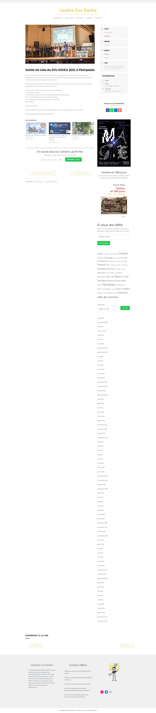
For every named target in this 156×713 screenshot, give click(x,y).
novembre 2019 (102, 527)
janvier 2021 (101, 472)
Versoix (114, 293)
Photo (99, 285)
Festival (101, 264)
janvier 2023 (101, 378)
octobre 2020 (101, 484)
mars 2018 (100, 604)
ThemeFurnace (92, 710)
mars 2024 (100, 344)
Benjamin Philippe (45, 679)
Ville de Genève (51, 181)
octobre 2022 (101, 391)
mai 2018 (100, 595)
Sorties (98, 18)
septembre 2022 (102, 395)
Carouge (108, 257)
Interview (101, 273)
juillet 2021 (100, 446)
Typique (100, 293)
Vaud (105, 293)
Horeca (101, 268)
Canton (123, 253)
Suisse (118, 289)
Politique (119, 285)
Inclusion (118, 269)
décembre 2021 (102, 425)
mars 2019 (100, 561)
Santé (99, 289)
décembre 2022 (102, 382)
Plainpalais (39, 181)
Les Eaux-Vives (103, 277)
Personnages (120, 281)
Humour (110, 269)
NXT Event (125, 645)
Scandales (106, 289)
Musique (101, 280)
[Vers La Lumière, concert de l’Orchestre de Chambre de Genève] (60, 128)
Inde (123, 269)
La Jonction (110, 273)
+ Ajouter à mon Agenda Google (42, 173)
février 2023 (101, 373)
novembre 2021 (102, 429)
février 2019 (101, 566)
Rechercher (101, 305)
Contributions (103, 261)
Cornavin (113, 261)
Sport (112, 289)
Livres (89, 18)
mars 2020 (100, 510)
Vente (109, 293)
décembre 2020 (102, 476)
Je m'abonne (103, 243)
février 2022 (101, 416)
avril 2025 (100, 326)
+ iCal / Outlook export (81, 173)
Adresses (58, 18)
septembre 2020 (102, 489)
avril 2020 (100, 506)
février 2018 (101, 608)
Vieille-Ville (122, 292)
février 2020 (101, 514)
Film (108, 265)
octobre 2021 (101, 433)
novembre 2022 (102, 386)
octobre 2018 (101, 574)
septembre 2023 (102, 352)
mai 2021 (100, 455)
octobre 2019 (101, 531)
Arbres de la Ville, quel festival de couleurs (77, 684)
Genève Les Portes (78, 10)
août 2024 (100, 335)
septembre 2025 (102, 322)
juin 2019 (100, 548)
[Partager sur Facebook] (108, 110)
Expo (125, 261)
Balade (116, 254)
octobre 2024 (101, 331)
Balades (70, 18)
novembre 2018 (102, 570)
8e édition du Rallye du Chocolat (35, 135)
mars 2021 (100, 463)
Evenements (119, 261)
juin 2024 (100, 339)
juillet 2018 (100, 587)
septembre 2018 (102, 578)
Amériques (106, 254)
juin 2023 (100, 356)
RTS (125, 285)
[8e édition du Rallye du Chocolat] (36, 128)
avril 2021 (100, 459)
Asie (111, 254)
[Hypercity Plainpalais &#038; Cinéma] (83, 128)
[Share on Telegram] (116, 110)
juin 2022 (100, 408)
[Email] (120, 110)
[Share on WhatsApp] (112, 110)
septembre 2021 (102, 437)
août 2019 (100, 540)
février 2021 (101, 467)
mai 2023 (100, 361)
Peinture (110, 281)
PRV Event (37, 645)
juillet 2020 (100, 493)
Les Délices (118, 273)
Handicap (124, 265)
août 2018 (100, 583)
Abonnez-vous (73, 159)
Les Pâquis (116, 276)
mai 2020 (100, 501)
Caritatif (100, 258)
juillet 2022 (100, 403)
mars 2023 (100, 369)
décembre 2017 (102, 617)
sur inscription (34, 106)
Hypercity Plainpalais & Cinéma (82, 135)
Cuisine (79, 18)
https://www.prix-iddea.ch (113, 91)
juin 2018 (100, 591)
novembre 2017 (102, 621)
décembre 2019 (102, 523)
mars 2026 (100, 318)
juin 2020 (100, 497)
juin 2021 (100, 450)
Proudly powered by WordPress (68, 710)
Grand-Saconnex (115, 265)
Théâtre (126, 289)
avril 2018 (100, 600)
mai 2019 (100, 553)
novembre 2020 (102, 480)
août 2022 (100, 399)
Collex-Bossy (117, 258)
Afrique (100, 254)
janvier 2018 (101, 612)
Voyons (125, 308)
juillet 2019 (100, 544)
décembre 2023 (102, 348)
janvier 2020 (101, 519)
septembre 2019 (102, 536)
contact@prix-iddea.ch (112, 86)
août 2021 (100, 442)
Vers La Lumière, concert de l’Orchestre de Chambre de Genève (58, 137)
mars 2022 (100, 412)
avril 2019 (100, 557)
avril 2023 (100, 365)
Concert (123, 258)
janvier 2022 (101, 420)
